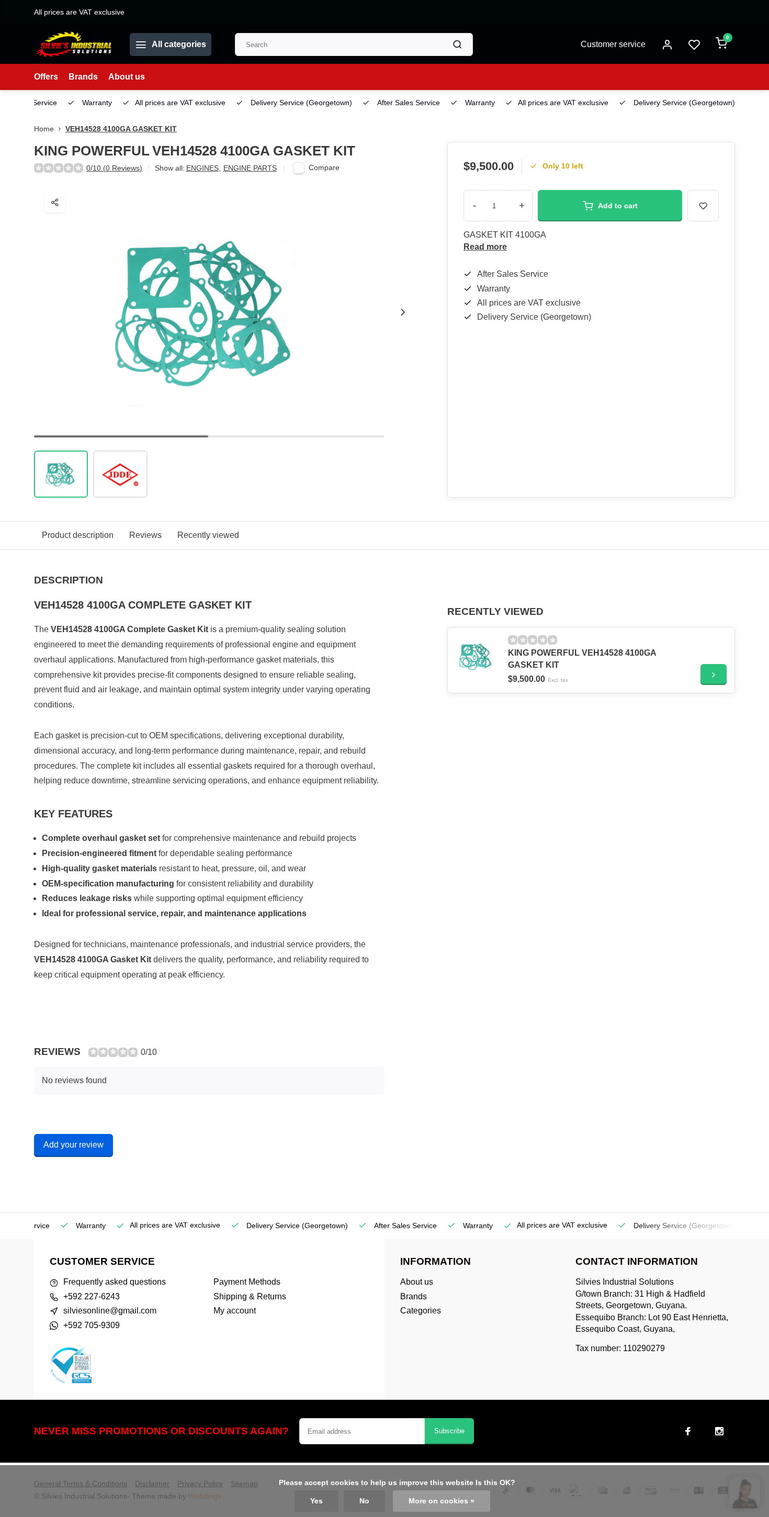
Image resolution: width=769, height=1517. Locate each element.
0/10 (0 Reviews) (114, 168)
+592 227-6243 (91, 1296)
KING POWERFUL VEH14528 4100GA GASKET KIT (582, 658)
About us (126, 76)
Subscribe (449, 1431)
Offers (46, 76)
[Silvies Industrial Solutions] (74, 44)
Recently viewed (208, 535)
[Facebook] (688, 1431)
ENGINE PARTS (250, 168)
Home (44, 129)
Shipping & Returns (249, 1296)
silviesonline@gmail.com (109, 1310)
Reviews (145, 535)
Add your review (73, 1144)
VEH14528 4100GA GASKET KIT (121, 129)
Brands (83, 76)
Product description (78, 535)
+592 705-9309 (91, 1325)
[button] (403, 312)
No (364, 1501)
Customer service (613, 44)
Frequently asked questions (114, 1281)
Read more (485, 246)
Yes (316, 1501)
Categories (420, 1310)
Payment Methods (246, 1281)
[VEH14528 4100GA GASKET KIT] (476, 656)
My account (234, 1310)
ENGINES (203, 168)
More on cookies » (441, 1501)
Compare (324, 168)
